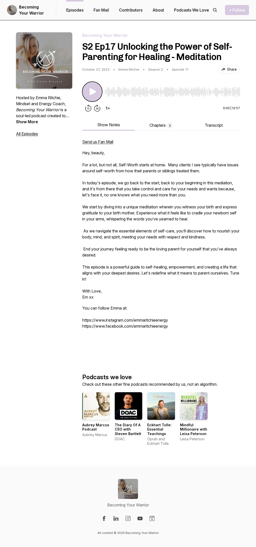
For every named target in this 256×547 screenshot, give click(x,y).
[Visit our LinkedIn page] (116, 518)
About (158, 10)
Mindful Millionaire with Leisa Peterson (193, 429)
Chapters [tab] (160, 125)
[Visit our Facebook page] (104, 518)
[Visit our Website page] (152, 518)
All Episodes (27, 133)
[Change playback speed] (108, 108)
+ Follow (237, 10)
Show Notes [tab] (108, 124)
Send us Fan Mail (97, 141)
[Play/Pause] (92, 92)
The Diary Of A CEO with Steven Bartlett (128, 429)
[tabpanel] (161, 248)
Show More (27, 121)
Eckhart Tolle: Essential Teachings (159, 429)
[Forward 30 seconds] (97, 108)
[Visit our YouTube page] (140, 518)
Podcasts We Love (191, 10)
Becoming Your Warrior (31, 10)
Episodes (75, 10)
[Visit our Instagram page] (128, 518)
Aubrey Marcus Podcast (95, 427)
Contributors (130, 10)
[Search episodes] (215, 10)
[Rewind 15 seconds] (88, 108)
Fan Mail (101, 10)
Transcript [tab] (214, 125)
